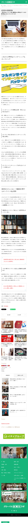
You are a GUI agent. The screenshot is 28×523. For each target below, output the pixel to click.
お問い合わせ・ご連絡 (18, 475)
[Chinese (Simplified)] (2, 365)
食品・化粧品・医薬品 (5, 472)
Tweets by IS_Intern (5, 423)
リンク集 (3, 475)
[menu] (26, 2)
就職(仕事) (3, 10)
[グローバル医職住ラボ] (8, 1)
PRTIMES (6, 306)
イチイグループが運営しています (20, 479)
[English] (5, 365)
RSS (16, 510)
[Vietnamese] (9, 365)
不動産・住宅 (4, 464)
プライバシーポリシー (18, 472)
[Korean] (7, 365)
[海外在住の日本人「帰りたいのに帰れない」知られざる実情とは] (7, 314)
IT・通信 (3, 461)
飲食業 (2, 467)
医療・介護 (16, 461)
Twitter (11, 510)
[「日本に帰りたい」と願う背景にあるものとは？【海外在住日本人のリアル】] (20, 314)
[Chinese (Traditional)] (4, 365)
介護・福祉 (3, 469)
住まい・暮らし (9, 10)
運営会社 (16, 469)
